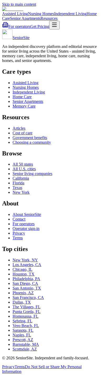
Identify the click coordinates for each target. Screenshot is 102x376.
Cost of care (22, 133)
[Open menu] (54, 25)
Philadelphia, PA (26, 279)
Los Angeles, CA (27, 264)
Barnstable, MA (26, 344)
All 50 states (23, 164)
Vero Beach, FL (26, 325)
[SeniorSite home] (12, 9)
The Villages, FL (27, 307)
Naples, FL (22, 335)
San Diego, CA (25, 283)
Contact (19, 219)
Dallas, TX (22, 302)
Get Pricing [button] (39, 26)
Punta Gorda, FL (27, 311)
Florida (18, 183)
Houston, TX (24, 274)
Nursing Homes (41, 13)
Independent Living (70, 13)
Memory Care (24, 106)
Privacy (19, 233)
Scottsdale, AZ (25, 349)
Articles (19, 128)
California (21, 178)
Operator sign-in (26, 228)
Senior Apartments (25, 18)
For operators (19, 26)
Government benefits (30, 137)
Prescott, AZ (23, 339)
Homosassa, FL (25, 316)
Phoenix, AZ (23, 293)
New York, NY (25, 260)
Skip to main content (19, 4)
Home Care (22, 97)
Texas (17, 187)
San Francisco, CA (28, 297)
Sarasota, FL (23, 330)
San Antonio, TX (27, 288)
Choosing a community (32, 142)
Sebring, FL (22, 321)
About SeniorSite (27, 214)
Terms (18, 238)
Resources (49, 18)
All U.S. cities (24, 169)
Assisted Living (15, 13)
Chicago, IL (22, 269)
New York (21, 192)
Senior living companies (32, 173)
